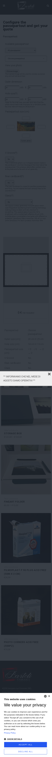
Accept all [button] (26, 745)
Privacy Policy (10, 733)
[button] (26, 739)
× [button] (49, 696)
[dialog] (26, 725)
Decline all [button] (25, 751)
